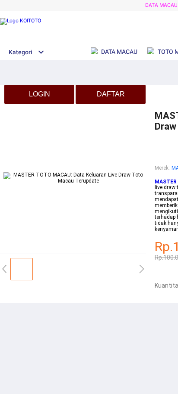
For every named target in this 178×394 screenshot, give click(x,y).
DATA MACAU (161, 5)
